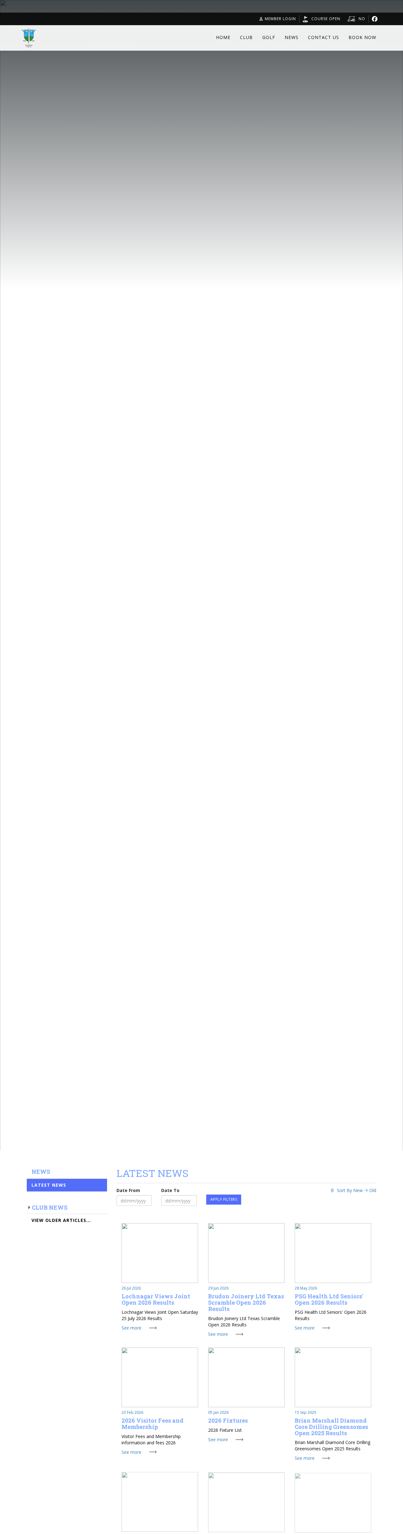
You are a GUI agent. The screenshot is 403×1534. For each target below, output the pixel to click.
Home (223, 37)
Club (246, 37)
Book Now (362, 37)
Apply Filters (223, 1199)
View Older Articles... (61, 1220)
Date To (170, 1190)
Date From (128, 1190)
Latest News (48, 1185)
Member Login (280, 18)
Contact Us (323, 37)
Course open (325, 18)
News (291, 37)
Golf (268, 37)
